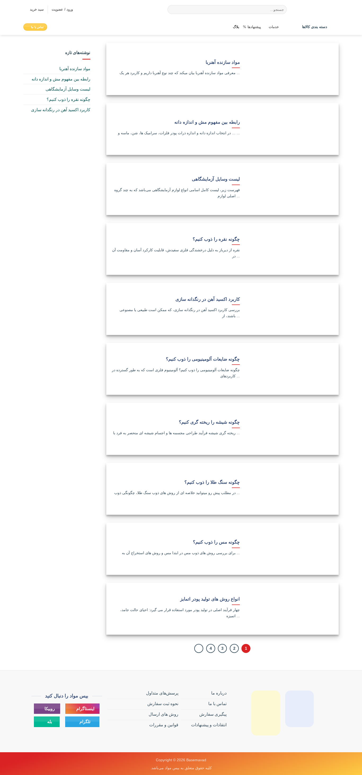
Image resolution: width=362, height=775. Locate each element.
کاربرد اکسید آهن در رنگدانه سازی (207, 299)
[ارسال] (172, 9)
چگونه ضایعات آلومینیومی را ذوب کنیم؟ (203, 359)
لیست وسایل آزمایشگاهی (216, 179)
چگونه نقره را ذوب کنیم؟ (216, 239)
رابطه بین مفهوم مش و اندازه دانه (207, 122)
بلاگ (236, 27)
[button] (33, 9)
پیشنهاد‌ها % (252, 27)
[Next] (198, 648)
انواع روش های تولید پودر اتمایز (210, 599)
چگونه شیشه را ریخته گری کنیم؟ (209, 422)
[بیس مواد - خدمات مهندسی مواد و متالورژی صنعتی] (317, 9)
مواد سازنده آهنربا (223, 62)
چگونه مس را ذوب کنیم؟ (216, 542)
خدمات (274, 27)
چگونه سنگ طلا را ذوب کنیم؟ (212, 482)
